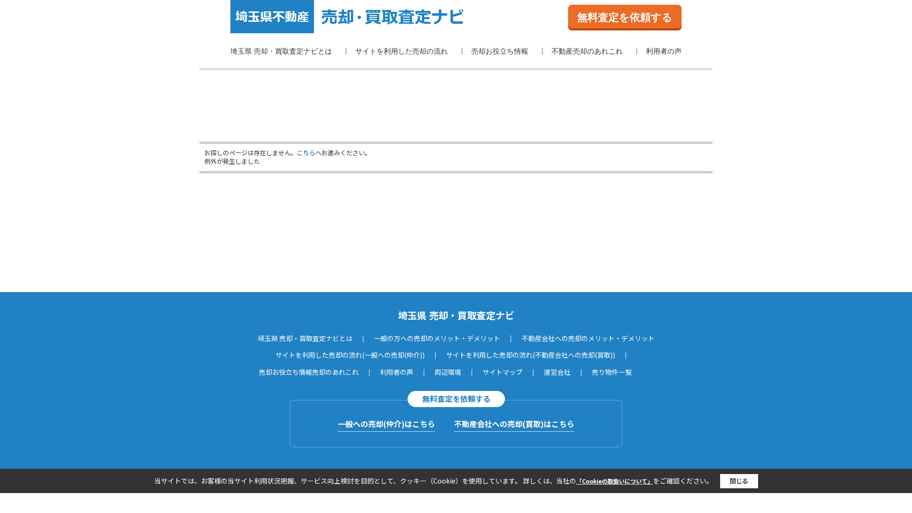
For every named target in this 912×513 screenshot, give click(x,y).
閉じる (739, 480)
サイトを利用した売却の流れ (401, 51)
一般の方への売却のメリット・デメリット (437, 338)
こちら (306, 152)
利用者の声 (664, 51)
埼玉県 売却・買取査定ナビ (456, 315)
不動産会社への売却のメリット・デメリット (588, 338)
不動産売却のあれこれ (587, 51)
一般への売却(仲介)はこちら (386, 423)
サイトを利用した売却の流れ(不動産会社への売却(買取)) (530, 355)
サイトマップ (502, 372)
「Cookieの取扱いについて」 (614, 481)
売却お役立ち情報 (499, 51)
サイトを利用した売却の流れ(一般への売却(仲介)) (350, 355)
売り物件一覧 (612, 372)
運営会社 (557, 372)
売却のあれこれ (335, 372)
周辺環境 (448, 372)
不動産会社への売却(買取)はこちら (514, 423)
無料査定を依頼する (625, 17)
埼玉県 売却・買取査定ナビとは (281, 51)
